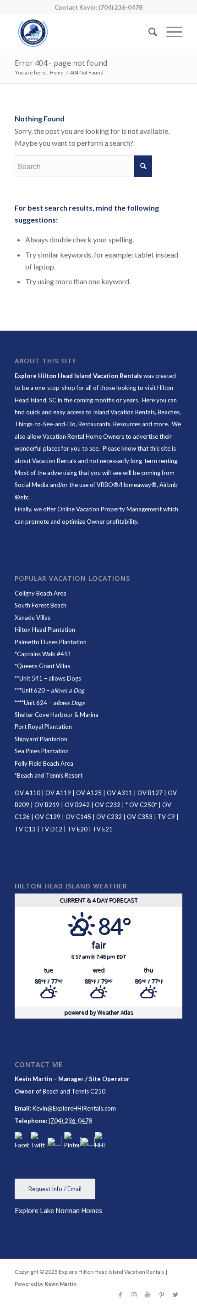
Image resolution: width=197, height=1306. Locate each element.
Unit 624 (35, 702)
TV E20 (77, 829)
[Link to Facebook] (120, 1294)
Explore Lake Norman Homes (58, 1210)
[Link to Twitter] (175, 1294)
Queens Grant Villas (43, 666)
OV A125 (89, 792)
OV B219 (47, 804)
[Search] (148, 31)
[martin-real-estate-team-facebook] (22, 1141)
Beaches (169, 412)
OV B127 (150, 792)
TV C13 (25, 829)
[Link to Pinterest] (162, 1294)
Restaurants (94, 424)
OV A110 (27, 792)
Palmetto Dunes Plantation (51, 642)
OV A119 (58, 792)
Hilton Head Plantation (45, 629)
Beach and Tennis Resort (49, 775)
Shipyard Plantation (41, 739)
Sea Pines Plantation (42, 751)
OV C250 (141, 804)
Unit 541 (31, 678)
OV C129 (47, 816)
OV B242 (77, 804)
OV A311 (119, 792)
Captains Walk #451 (44, 654)
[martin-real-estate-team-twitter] (38, 1141)
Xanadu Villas (32, 617)
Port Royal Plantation (43, 726)
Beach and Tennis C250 (74, 1091)
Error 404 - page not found (61, 63)
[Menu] (169, 31)
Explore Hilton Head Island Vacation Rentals (78, 375)
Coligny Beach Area (40, 593)
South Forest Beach (40, 605)
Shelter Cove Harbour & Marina (56, 714)
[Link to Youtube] (148, 1294)
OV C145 (78, 816)
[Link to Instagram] (134, 1294)
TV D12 (51, 829)
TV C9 (166, 816)
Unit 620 (33, 690)
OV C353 (140, 816)
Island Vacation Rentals (124, 412)
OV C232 (107, 804)
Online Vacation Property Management (109, 509)
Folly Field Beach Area (44, 763)
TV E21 (103, 829)
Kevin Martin (60, 1283)
